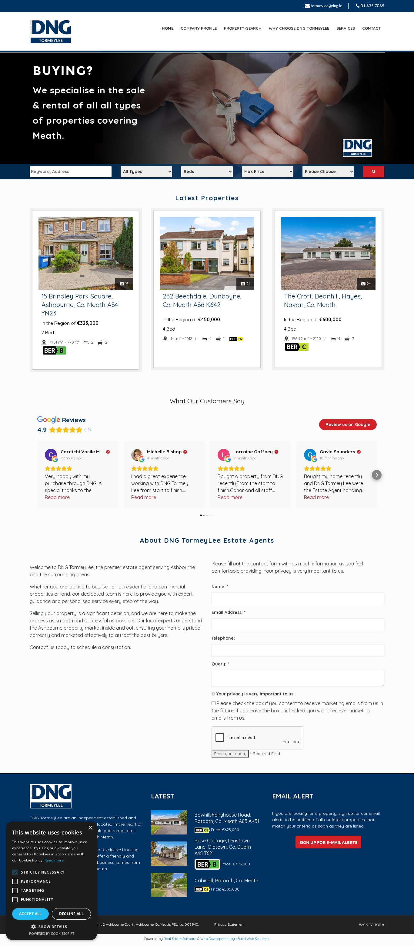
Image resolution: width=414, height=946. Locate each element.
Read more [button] (57, 497)
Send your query (230, 753)
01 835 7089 (372, 5)
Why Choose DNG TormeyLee (299, 28)
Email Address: (228, 612)
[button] (37, 475)
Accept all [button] (30, 913)
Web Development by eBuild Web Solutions (234, 939)
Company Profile (199, 28)
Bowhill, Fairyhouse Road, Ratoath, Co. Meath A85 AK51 (227, 818)
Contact (371, 28)
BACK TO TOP (370, 924)
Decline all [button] (71, 913)
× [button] (90, 828)
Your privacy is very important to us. (255, 694)
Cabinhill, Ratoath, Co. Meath (226, 881)
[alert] (51, 880)
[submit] (373, 171)
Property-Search (243, 28)
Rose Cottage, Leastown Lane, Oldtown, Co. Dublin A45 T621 (223, 847)
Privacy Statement (229, 924)
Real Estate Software (180, 939)
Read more (54, 860)
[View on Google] (51, 455)
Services (345, 28)
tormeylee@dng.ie (326, 5)
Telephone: (223, 638)
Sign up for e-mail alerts (328, 842)
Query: (220, 664)
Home (167, 28)
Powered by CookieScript (51, 933)
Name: (220, 586)
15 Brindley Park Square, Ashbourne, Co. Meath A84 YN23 (80, 304)
